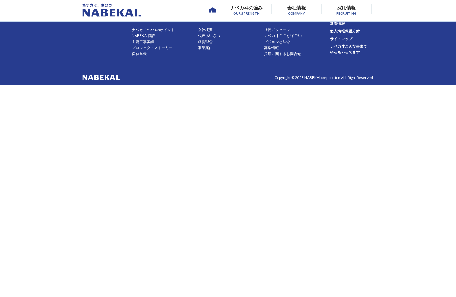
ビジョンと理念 (277, 41)
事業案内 (205, 47)
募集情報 (271, 47)
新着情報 (337, 23)
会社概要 (205, 29)
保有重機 (139, 53)
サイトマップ (341, 38)
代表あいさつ (209, 35)
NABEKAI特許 (143, 35)
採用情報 (346, 9)
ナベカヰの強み (246, 9)
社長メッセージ (277, 29)
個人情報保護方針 (345, 31)
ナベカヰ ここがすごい (283, 35)
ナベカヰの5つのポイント (153, 29)
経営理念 (205, 41)
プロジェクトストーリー (152, 47)
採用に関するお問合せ (282, 53)
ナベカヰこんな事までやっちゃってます (348, 49)
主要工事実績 (143, 41)
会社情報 (296, 9)
